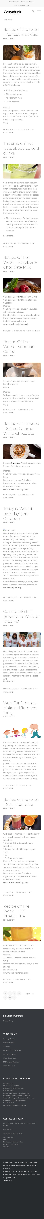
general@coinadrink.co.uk (12, 1133)
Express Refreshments (21, 5)
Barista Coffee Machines (12, 1050)
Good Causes (9, 717)
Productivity (9, 38)
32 (10, 997)
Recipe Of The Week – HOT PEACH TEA (16, 911)
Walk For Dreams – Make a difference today (20, 708)
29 (14, 993)
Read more (8, 235)
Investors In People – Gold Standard (16, 1093)
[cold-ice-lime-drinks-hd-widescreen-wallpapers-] (22, 171)
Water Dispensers (9, 1058)
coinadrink (8, 132)
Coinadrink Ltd (14, 2)
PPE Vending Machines (11, 1062)
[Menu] (37, 10)
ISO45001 (21, 1088)
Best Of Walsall (8, 1103)
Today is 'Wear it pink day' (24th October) (18, 513)
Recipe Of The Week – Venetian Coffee (18, 346)
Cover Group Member (11, 1086)
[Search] (32, 10)
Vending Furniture (9, 1054)
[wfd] (22, 731)
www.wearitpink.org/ (12, 587)
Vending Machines (9, 1039)
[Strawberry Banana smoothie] (22, 822)
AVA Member (7, 1083)
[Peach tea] (22, 934)
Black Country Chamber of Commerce (16, 1095)
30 (19, 993)
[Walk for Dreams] (22, 639)
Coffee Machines (9, 1043)
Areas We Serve (9, 1066)
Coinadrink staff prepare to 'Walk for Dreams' (21, 616)
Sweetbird (17, 296)
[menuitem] (14, 1)
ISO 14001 (13, 1088)
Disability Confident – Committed (14, 1105)
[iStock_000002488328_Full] (22, 370)
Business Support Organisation (14, 1100)
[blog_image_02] (22, 285)
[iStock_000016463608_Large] (22, 451)
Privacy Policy (8, 1021)
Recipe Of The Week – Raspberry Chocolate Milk (20, 262)
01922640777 (7, 1129)
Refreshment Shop (27, 2)
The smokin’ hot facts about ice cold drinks (21, 148)
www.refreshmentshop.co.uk (15, 324)
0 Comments (23, 129)
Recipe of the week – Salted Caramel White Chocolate (21, 428)
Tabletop (6, 1046)
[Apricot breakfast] (22, 52)
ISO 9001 (6, 1088)
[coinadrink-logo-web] (18, 12)
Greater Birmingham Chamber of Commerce (18, 1098)
